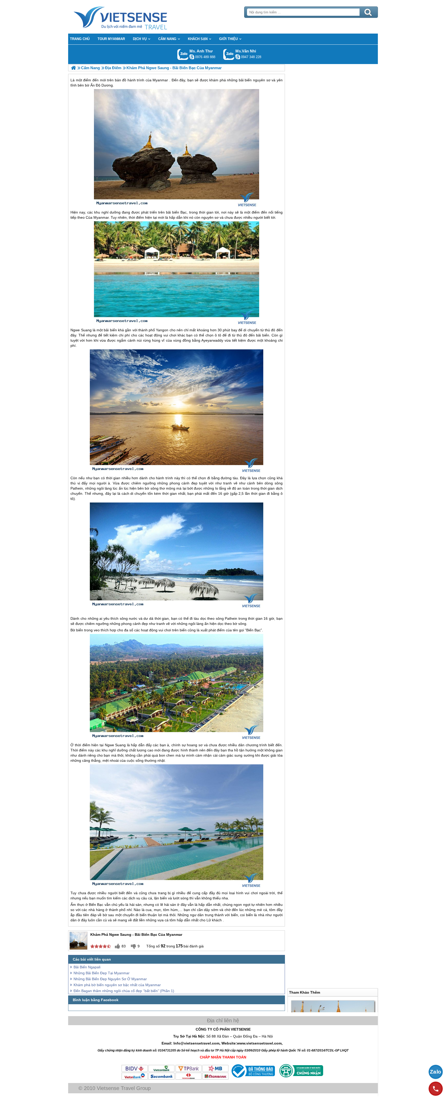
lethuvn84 (191, 56)
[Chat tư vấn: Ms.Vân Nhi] (237, 56)
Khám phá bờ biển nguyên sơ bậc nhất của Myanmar (117, 985)
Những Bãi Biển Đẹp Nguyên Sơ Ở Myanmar (110, 979)
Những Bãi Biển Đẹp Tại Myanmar (102, 973)
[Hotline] (435, 1088)
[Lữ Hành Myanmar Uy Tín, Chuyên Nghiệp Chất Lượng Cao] (73, 68)
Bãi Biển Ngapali (87, 967)
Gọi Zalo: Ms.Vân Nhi (229, 54)
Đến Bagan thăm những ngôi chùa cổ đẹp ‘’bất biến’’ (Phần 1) (124, 991)
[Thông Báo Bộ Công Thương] (252, 1079)
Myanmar (101, 217)
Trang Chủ (133, 17)
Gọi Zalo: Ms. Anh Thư (183, 54)
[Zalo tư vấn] (435, 1071)
